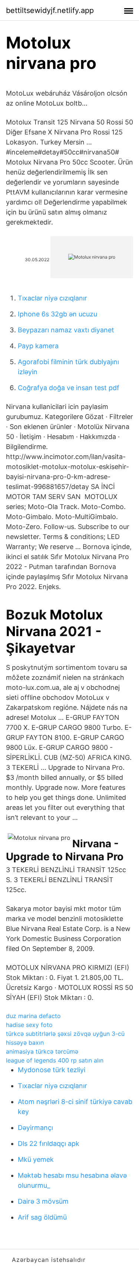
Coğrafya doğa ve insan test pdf (68, 388)
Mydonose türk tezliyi (51, 1070)
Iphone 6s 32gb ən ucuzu (57, 314)
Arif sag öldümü (42, 1217)
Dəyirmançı (35, 1127)
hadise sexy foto (29, 1024)
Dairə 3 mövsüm (43, 1201)
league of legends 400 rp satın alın (54, 1060)
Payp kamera (38, 346)
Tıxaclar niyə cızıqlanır (52, 298)
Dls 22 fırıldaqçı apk (48, 1143)
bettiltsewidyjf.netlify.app (50, 10)
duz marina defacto (33, 1016)
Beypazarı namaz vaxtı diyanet (66, 330)
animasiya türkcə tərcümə (42, 1051)
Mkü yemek (36, 1159)
